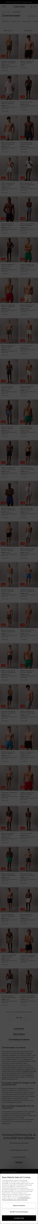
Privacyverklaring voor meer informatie (14, 1200)
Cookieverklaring (23, 1198)
